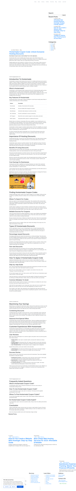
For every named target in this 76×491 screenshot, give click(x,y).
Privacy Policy (48, 483)
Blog (56, 1)
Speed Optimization (35, 477)
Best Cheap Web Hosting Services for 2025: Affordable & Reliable (45, 441)
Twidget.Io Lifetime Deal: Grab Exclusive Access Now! (60, 37)
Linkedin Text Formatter (50, 475)
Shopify (52, 48)
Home (35, 1)
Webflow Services (34, 481)
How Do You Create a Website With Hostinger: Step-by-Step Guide (60, 30)
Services (42, 1)
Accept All (20, 486)
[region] (13, 483)
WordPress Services (35, 475)
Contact (59, 1)
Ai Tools (52, 43)
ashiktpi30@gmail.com (62, 481)
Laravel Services (34, 480)
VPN (51, 50)
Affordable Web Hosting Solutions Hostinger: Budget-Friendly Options (59, 22)
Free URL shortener (49, 478)
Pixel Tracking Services (35, 482)
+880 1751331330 (61, 480)
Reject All (13, 486)
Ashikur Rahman (15, 436)
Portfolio (47, 1)
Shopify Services (34, 478)
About (39, 1)
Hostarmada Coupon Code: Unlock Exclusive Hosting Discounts (26, 53)
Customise (7, 486)
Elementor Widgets (34, 476)
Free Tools (52, 1)
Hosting (52, 47)
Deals (52, 46)
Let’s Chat (64, 1)
